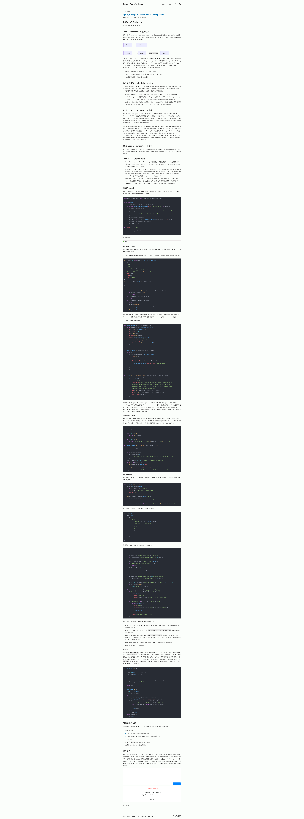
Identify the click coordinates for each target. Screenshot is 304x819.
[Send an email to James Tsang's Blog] (180, 816)
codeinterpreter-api (139, 140)
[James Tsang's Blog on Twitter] (176, 816)
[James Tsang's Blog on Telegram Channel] (178, 816)
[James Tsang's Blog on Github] (173, 816)
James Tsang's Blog (133, 4)
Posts (164, 4)
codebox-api (147, 131)
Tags (170, 4)
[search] (175, 4)
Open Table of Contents (133, 25)
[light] (180, 4)
